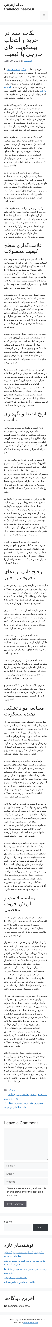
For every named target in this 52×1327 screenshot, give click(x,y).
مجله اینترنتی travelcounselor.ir (19, 7)
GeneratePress (30, 1322)
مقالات (11, 1090)
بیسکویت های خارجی (16, 69)
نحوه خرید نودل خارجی (15, 1277)
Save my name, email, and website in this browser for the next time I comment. (26, 1192)
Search (8, 1221)
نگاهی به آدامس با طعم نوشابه (19, 1282)
